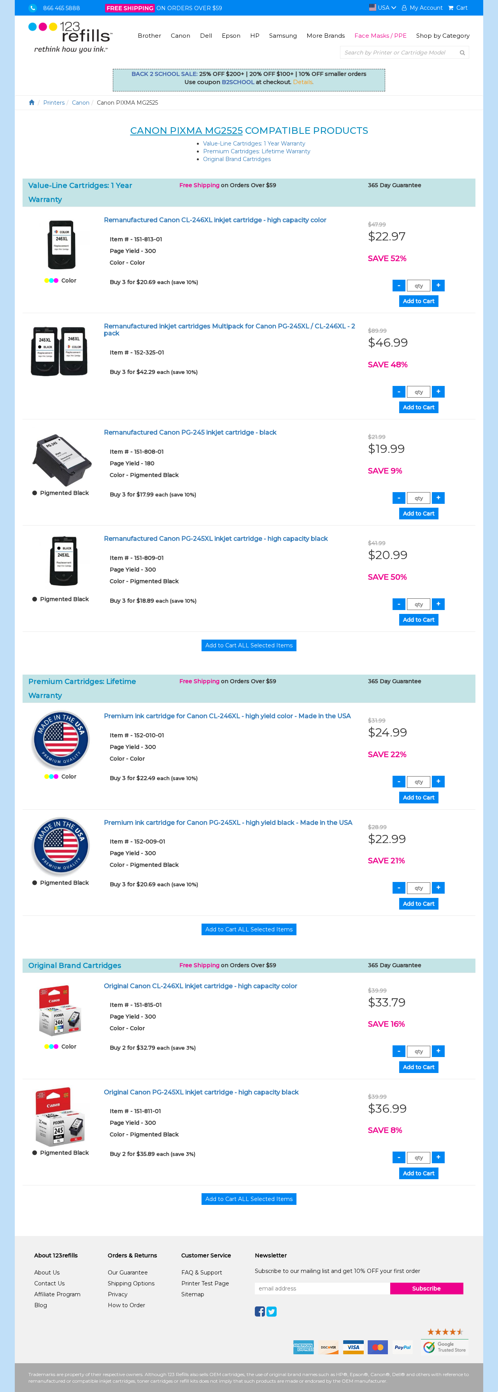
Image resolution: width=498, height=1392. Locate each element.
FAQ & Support (201, 1272)
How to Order (126, 1305)
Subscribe (426, 1288)
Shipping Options (131, 1283)
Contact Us (49, 1283)
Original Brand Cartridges (237, 159)
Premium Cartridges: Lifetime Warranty (256, 151)
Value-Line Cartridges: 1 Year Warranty (254, 143)
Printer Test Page (205, 1283)
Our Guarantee (128, 1272)
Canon (180, 35)
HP (255, 35)
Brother (149, 35)
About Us (47, 1272)
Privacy (118, 1294)
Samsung (283, 35)
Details (302, 82)
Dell (206, 35)
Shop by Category (443, 35)
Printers (54, 102)
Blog (40, 1305)
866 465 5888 (61, 8)
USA (383, 7)
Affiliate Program (57, 1294)
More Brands (326, 35)
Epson (231, 35)
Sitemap (192, 1294)
